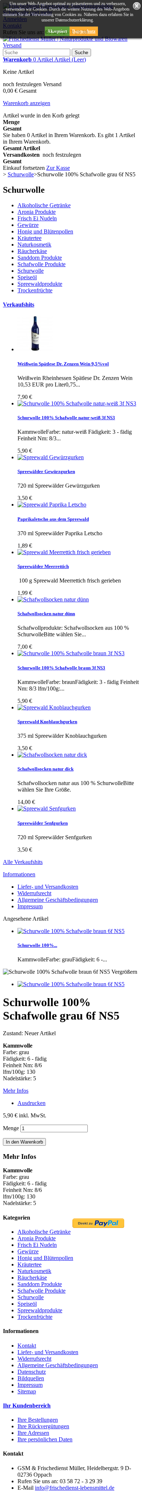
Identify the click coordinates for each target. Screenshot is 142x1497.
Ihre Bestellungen (37, 1420)
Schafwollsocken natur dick (45, 769)
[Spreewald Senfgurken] (46, 808)
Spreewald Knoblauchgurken (47, 721)
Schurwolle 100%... (37, 945)
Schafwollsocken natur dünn (46, 613)
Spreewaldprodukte (39, 284)
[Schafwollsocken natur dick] (52, 755)
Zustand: (13, 1033)
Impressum (30, 906)
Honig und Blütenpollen (45, 231)
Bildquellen (30, 1378)
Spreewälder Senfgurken (42, 823)
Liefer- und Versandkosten (47, 887)
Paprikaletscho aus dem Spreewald (53, 519)
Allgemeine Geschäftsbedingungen (57, 900)
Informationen (19, 874)
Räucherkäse (32, 251)
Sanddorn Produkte (39, 258)
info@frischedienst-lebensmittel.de (74, 1488)
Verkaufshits (18, 304)
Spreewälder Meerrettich (43, 566)
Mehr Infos (15, 1091)
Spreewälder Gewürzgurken (46, 471)
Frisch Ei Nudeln (37, 218)
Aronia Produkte (36, 212)
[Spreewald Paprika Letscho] (51, 504)
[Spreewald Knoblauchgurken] (54, 707)
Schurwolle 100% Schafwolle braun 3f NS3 (61, 668)
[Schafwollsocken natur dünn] (53, 599)
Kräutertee (29, 238)
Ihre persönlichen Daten (44, 1439)
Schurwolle (30, 271)
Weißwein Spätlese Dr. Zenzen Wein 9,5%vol (63, 364)
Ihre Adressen (33, 1433)
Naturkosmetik (34, 244)
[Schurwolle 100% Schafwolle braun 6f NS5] (71, 984)
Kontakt (26, 1345)
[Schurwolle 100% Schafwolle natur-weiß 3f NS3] (76, 403)
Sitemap (26, 1391)
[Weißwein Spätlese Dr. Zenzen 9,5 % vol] (35, 349)
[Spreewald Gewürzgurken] (50, 457)
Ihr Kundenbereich (27, 1405)
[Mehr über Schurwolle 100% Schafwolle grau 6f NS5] (71, 931)
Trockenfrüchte (34, 290)
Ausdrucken (31, 1103)
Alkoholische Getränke (44, 205)
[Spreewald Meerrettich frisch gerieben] (64, 552)
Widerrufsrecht (34, 893)
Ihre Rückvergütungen (43, 1426)
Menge (11, 1128)
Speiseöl (27, 277)
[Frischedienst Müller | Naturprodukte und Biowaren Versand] (71, 45)
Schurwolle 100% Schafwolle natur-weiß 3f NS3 (66, 417)
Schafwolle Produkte (41, 264)
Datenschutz (83, 31)
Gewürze (28, 225)
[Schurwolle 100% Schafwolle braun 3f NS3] (71, 653)
